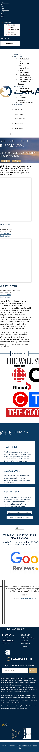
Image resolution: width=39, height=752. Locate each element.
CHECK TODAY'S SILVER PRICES (19, 518)
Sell (5, 161)
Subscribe (33, 670)
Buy (16, 161)
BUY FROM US (19, 86)
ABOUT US (17, 54)
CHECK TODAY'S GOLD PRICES (19, 513)
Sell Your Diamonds (26, 79)
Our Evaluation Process (24, 69)
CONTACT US (18, 104)
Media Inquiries (8, 641)
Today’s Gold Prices (23, 60)
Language (7, 23)
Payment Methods (26, 91)
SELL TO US (18, 56)
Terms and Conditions (24, 746)
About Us (5, 638)
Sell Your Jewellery (26, 77)
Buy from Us (25, 643)
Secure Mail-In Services (24, 83)
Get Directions (5, 236)
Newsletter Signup (26, 102)
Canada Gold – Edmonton (27, 598)
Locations (24, 646)
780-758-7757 (5, 234)
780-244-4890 (5, 295)
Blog (21, 95)
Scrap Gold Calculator (22, 99)
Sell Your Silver (25, 75)
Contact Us (6, 643)
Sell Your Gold (24, 72)
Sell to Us (24, 641)
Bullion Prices (24, 88)
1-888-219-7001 (22, 629)
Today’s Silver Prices (23, 64)
